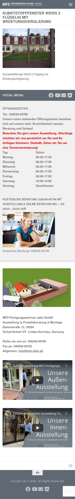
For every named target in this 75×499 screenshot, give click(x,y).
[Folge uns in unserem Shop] (70, 95)
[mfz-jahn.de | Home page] (29, 4)
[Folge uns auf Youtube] (57, 95)
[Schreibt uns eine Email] (63, 95)
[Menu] (70, 4)
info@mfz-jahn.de (30, 351)
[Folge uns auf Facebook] (51, 95)
